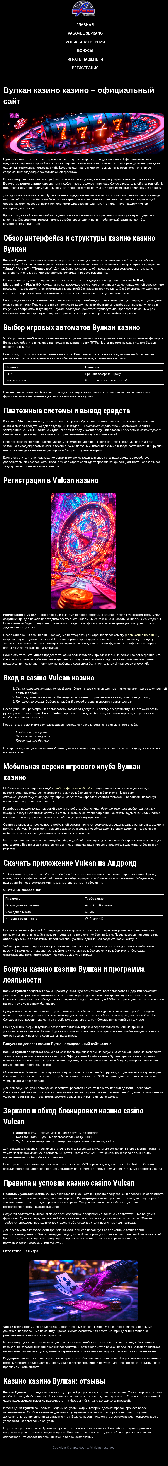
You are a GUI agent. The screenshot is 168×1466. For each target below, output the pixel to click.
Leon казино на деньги (142, 635)
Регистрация (85, 68)
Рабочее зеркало (85, 33)
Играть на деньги (85, 59)
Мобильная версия (85, 42)
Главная (85, 25)
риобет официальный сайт (73, 788)
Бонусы (85, 50)
